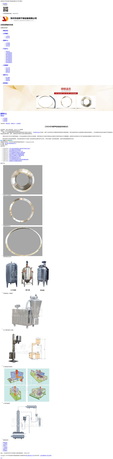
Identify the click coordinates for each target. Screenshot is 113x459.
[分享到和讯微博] (4, 140)
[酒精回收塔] (26, 439)
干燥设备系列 (9, 52)
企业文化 (8, 37)
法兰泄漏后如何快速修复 (14, 149)
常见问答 (8, 45)
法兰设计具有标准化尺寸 (10, 143)
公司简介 (8, 36)
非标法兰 (8, 51)
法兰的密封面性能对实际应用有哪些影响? (18, 159)
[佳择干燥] (19, 22)
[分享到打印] (11, 140)
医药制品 (8, 72)
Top (1, 457)
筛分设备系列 (9, 58)
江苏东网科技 (43, 455)
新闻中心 (5, 40)
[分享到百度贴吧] (2, 140)
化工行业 (8, 67)
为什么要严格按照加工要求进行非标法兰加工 (19, 148)
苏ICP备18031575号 (30, 455)
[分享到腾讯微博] (8, 140)
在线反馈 (8, 80)
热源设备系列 (9, 59)
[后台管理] (49, 455)
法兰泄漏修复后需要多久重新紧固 (16, 152)
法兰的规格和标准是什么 (14, 158)
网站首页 (5, 30)
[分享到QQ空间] (5, 140)
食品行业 (8, 69)
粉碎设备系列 (9, 56)
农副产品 (8, 70)
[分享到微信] (10, 140)
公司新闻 (8, 43)
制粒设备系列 (9, 54)
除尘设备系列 (9, 61)
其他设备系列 (9, 62)
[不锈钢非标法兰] (22, 224)
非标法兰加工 (37, 132)
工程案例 (5, 65)
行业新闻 (8, 44)
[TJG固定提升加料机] (26, 365)
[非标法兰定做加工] (22, 194)
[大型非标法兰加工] (22, 255)
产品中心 (5, 48)
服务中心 (5, 74)
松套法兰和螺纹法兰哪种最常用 (16, 155)
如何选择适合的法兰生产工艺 (15, 151)
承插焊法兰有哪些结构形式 (15, 160)
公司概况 (5, 33)
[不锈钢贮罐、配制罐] (26, 292)
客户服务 (8, 77)
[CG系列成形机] (26, 402)
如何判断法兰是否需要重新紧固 (16, 154)
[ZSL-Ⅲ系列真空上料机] (26, 329)
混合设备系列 (9, 55)
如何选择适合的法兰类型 (14, 156)
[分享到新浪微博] (7, 140)
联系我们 (5, 3)
